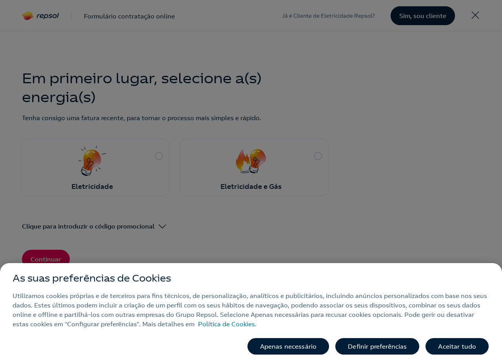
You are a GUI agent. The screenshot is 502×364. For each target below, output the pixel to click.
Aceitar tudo (457, 346)
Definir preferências (377, 346)
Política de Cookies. (227, 324)
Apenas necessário (288, 346)
